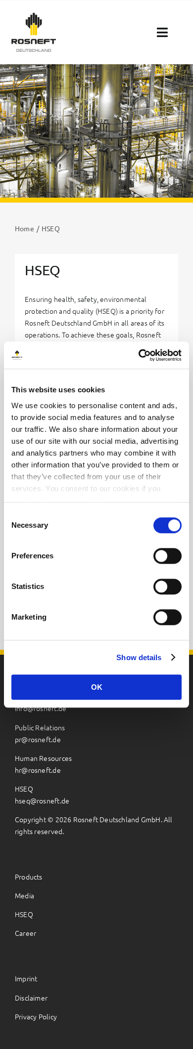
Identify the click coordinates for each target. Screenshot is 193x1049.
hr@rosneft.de (38, 770)
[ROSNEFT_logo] (33, 17)
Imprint (26, 978)
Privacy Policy (36, 1016)
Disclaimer (31, 998)
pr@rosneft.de (38, 739)
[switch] (167, 556)
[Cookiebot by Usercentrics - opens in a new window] (139, 355)
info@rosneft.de (40, 708)
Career (25, 933)
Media (24, 895)
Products (29, 876)
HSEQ (24, 914)
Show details (138, 657)
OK (96, 687)
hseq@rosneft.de (42, 800)
